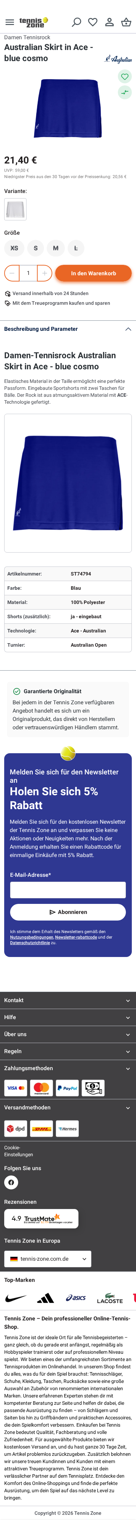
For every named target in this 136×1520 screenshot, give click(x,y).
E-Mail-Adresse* (30, 875)
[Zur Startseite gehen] (34, 22)
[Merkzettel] (92, 22)
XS (17, 249)
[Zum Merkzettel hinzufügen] (125, 76)
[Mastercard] (41, 1088)
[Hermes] (67, 1128)
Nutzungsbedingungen (31, 937)
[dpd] (15, 1128)
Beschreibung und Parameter (41, 329)
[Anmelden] (109, 22)
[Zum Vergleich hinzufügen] (125, 92)
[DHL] (41, 1128)
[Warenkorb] (126, 22)
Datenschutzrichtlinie (30, 942)
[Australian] (118, 59)
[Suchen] (76, 22)
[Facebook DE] (11, 1182)
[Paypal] (67, 1088)
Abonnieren (72, 912)
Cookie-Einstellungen (11, 1151)
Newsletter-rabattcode (76, 937)
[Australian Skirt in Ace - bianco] (15, 209)
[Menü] (9, 22)
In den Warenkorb (93, 273)
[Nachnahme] (93, 1088)
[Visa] (15, 1088)
